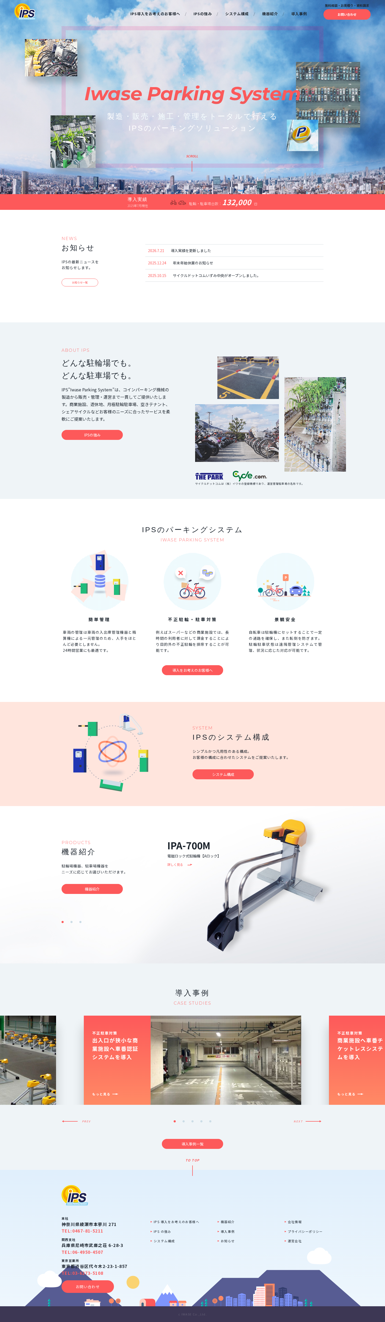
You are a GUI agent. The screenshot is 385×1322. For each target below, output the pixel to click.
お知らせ (228, 1241)
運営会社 (295, 1241)
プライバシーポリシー (305, 1231)
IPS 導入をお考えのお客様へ (176, 1221)
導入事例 (228, 1231)
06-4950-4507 (87, 1252)
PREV (86, 1121)
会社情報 (295, 1221)
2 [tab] (71, 922)
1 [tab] (63, 922)
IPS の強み (162, 1231)
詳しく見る (175, 864)
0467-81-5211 (87, 1231)
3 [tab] (80, 922)
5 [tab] (210, 1121)
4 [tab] (201, 1121)
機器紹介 (228, 1221)
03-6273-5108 (87, 1273)
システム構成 (164, 1241)
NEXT (298, 1121)
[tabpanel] (258, 884)
